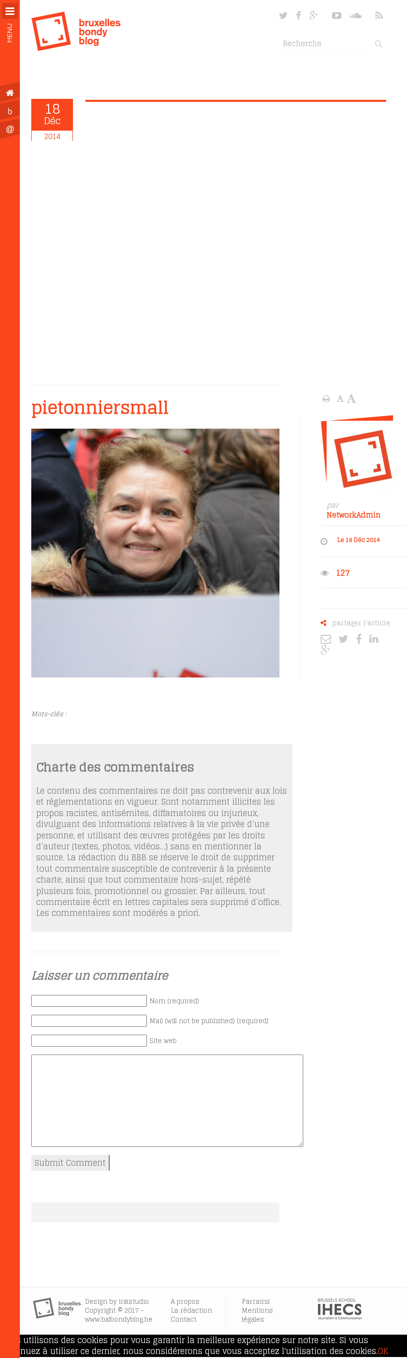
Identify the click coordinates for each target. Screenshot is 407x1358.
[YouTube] (336, 15)
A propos (185, 1301)
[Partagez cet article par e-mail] (328, 639)
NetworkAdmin (354, 515)
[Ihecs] (340, 1317)
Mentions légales (257, 1315)
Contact (184, 1319)
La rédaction (191, 1310)
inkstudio (134, 1301)
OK (383, 1351)
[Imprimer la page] (328, 398)
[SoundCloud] (356, 15)
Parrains (256, 1301)
